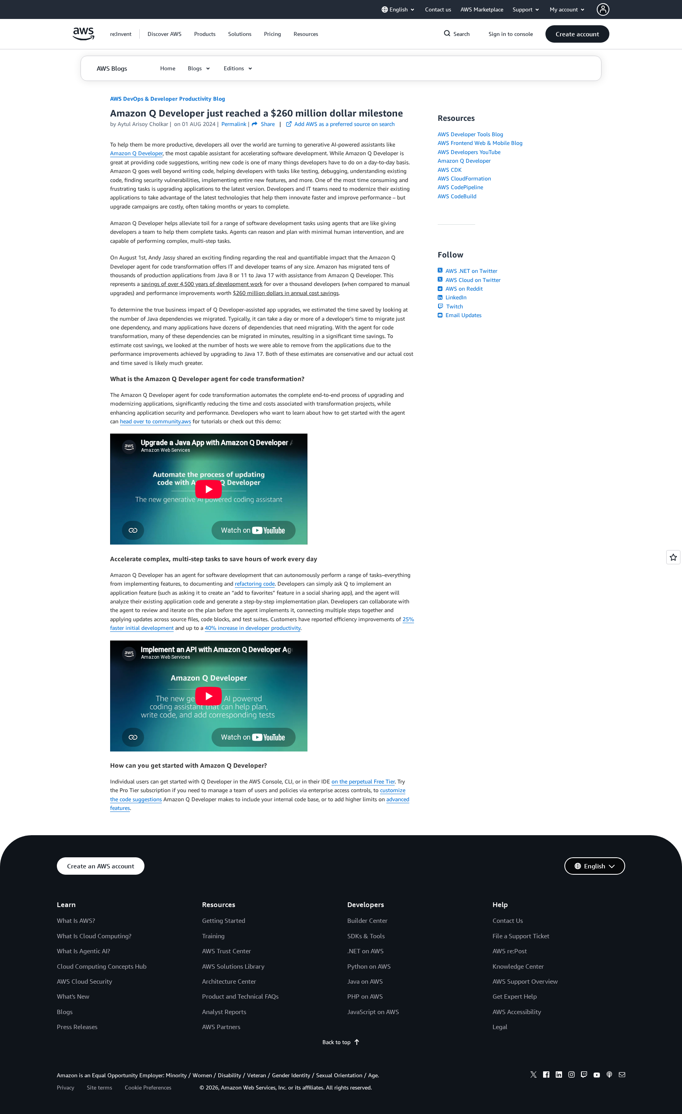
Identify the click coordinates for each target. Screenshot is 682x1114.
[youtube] (597, 1075)
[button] (164, 34)
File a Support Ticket (521, 936)
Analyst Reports (224, 1012)
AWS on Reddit (463, 288)
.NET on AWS (365, 951)
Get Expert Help (515, 996)
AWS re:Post (510, 951)
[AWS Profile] (603, 9)
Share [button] (266, 123)
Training (213, 936)
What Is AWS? (76, 920)
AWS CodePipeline (460, 187)
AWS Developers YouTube (469, 151)
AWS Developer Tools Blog (470, 134)
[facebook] (546, 1075)
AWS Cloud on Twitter (472, 279)
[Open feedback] (673, 557)
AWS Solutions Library (233, 966)
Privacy (65, 1087)
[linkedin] (559, 1075)
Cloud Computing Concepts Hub (101, 966)
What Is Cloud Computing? (94, 936)
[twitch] (584, 1075)
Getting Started (223, 920)
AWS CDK (450, 169)
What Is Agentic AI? (83, 951)
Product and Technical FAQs (240, 996)
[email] (622, 1075)
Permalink (233, 123)
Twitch (454, 306)
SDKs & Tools (366, 936)
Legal (500, 1027)
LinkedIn (455, 297)
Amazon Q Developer (136, 153)
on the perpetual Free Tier (363, 781)
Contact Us (508, 920)
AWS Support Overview (525, 981)
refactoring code (255, 583)
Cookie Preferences (148, 1087)
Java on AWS (365, 981)
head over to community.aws (155, 421)
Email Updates (463, 315)
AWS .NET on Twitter (470, 270)
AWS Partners (221, 1027)
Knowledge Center (518, 966)
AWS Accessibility (517, 1012)
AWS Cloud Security (84, 981)
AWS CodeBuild (457, 196)
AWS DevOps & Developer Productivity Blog (167, 98)
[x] (533, 1075)
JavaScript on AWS (373, 1012)
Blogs (65, 1012)
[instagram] (571, 1075)
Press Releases (77, 1027)
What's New (73, 996)
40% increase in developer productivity (252, 627)
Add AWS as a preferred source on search (344, 123)
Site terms (99, 1087)
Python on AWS (369, 966)
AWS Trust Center (226, 951)
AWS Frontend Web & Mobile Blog (480, 142)
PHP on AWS (365, 996)
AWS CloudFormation (464, 178)
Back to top (336, 1042)
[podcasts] (609, 1075)
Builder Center (367, 920)
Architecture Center (229, 981)
